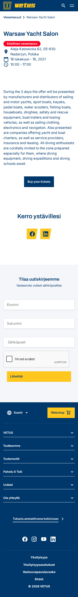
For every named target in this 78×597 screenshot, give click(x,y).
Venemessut (12, 17)
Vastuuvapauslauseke (39, 572)
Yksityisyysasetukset (39, 564)
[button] (63, 5)
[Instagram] (34, 539)
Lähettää (16, 376)
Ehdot (39, 579)
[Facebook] (25, 539)
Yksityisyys (39, 557)
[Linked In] (53, 539)
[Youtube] (43, 539)
